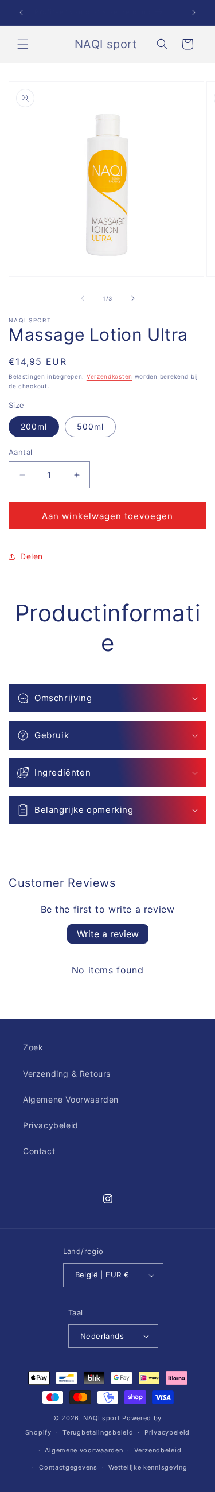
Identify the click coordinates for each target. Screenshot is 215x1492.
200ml (34, 426)
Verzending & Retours (67, 1073)
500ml (90, 426)
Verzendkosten (109, 376)
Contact (39, 1151)
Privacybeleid (51, 1125)
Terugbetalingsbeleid (97, 1432)
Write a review (108, 934)
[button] (23, 44)
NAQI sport (101, 1418)
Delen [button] (31, 556)
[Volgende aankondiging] (193, 12)
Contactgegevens (68, 1467)
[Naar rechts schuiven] (133, 298)
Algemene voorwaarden (84, 1450)
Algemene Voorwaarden (71, 1099)
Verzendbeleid (157, 1450)
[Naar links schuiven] (82, 298)
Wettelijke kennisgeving (147, 1467)
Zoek (33, 1047)
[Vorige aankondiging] (21, 12)
